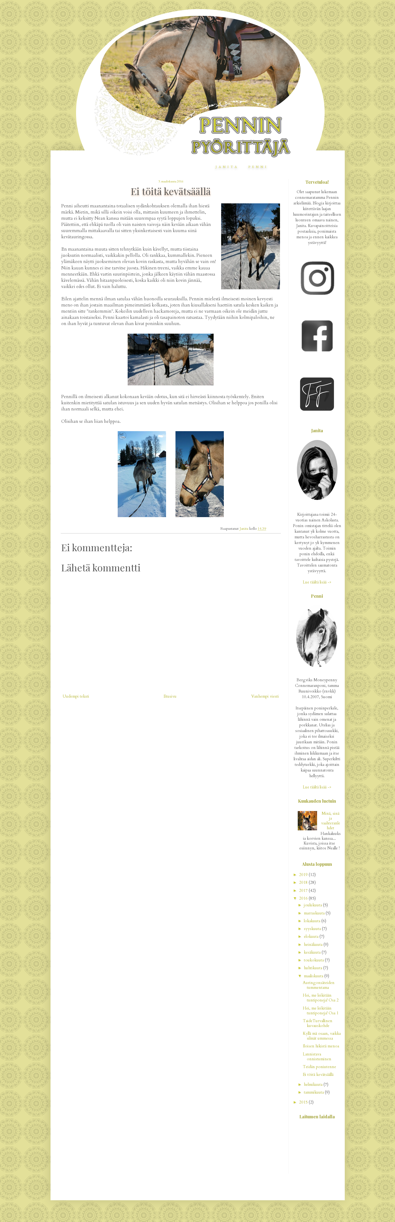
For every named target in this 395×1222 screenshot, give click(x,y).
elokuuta (311, 936)
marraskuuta (315, 913)
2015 (304, 1102)
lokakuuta (312, 921)
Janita (227, 167)
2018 (304, 882)
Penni (258, 167)
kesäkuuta (313, 952)
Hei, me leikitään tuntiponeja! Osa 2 (321, 998)
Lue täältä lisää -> (317, 582)
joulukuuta (313, 905)
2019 (304, 874)
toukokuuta (314, 960)
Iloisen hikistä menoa (321, 1046)
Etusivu (170, 696)
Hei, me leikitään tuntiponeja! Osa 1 (321, 1010)
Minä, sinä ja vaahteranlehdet (330, 821)
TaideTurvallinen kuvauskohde (317, 1023)
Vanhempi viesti (265, 696)
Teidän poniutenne (319, 1066)
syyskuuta (313, 928)
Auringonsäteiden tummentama (319, 985)
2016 (304, 898)
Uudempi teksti (76, 696)
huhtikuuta (313, 968)
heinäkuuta (314, 944)
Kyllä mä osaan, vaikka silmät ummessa (322, 1036)
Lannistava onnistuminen (317, 1056)
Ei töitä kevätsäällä (318, 1074)
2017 (304, 890)
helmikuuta (314, 1084)
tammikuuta (314, 1092)
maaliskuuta (314, 976)
